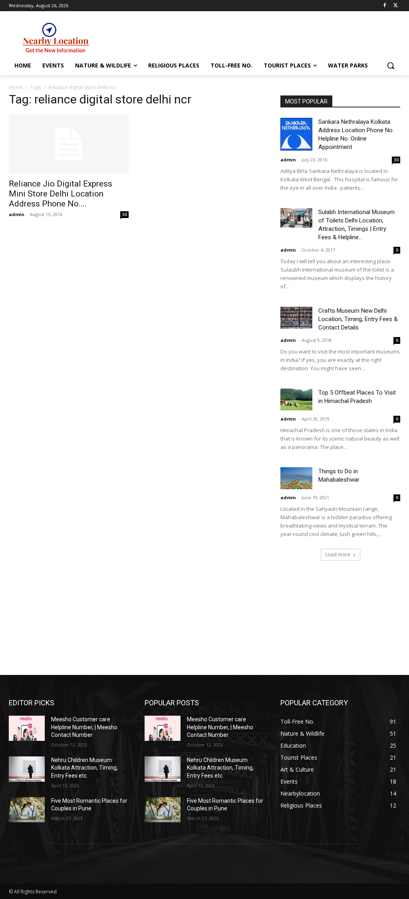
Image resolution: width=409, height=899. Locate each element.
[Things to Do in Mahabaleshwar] (296, 478)
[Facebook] (384, 5)
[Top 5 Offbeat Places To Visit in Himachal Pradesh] (296, 400)
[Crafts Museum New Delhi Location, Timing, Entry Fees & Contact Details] (296, 318)
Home (16, 87)
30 (124, 214)
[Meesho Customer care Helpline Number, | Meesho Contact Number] (27, 728)
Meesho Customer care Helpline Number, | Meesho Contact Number (84, 727)
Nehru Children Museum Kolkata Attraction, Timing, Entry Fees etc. (84, 768)
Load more (337, 554)
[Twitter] (395, 5)
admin (16, 214)
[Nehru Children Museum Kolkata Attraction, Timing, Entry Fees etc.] (27, 769)
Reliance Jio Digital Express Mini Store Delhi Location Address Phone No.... (60, 193)
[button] (390, 65)
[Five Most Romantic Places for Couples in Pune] (27, 809)
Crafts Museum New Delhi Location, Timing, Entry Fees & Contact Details (358, 319)
